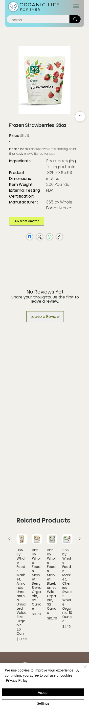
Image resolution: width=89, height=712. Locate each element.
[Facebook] (29, 237)
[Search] (75, 19)
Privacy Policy (16, 680)
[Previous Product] (9, 539)
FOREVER (30, 9)
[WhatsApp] (49, 237)
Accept (43, 692)
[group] (44, 588)
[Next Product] (80, 539)
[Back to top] (80, 116)
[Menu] (76, 6)
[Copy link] (59, 237)
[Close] (82, 669)
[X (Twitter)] (39, 237)
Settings (43, 703)
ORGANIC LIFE (40, 5)
